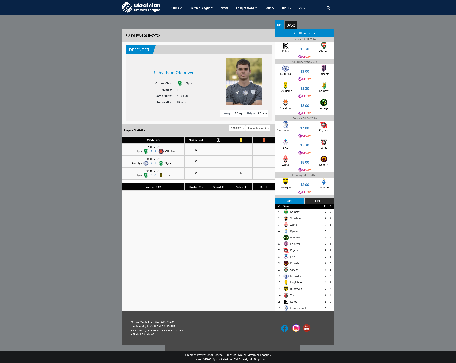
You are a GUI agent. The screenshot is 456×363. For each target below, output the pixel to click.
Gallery (269, 8)
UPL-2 (291, 25)
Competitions (245, 8)
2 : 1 (153, 163)
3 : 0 (153, 175)
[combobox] (237, 128)
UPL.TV (286, 8)
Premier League (199, 8)
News (224, 8)
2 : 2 (153, 151)
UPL (280, 25)
